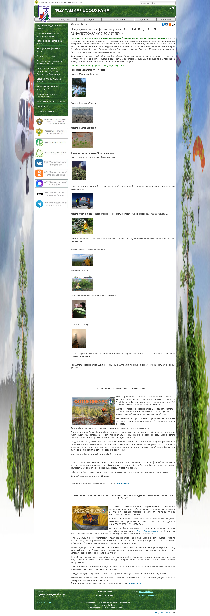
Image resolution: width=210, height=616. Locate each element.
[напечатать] (173, 25)
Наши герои (42, 106)
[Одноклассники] (170, 24)
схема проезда (44, 602)
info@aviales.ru (146, 591)
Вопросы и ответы (46, 56)
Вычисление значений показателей (48, 87)
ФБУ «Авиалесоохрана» (149, 531)
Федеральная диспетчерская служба (51, 27)
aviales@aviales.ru (147, 595)
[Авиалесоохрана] (44, 13)
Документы (145, 19)
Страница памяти (45, 111)
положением (134, 583)
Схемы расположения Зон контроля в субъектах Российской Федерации (49, 71)
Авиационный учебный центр (48, 50)
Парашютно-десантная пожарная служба (48, 34)
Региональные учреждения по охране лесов (50, 62)
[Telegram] (163, 24)
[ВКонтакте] (166, 24)
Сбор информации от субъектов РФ (47, 95)
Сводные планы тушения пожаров (49, 80)
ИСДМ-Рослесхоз (118, 19)
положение (123, 483)
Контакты (166, 19)
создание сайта (162, 612)
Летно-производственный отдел (49, 42)
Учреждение (64, 19)
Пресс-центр (89, 19)
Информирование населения (51, 101)
